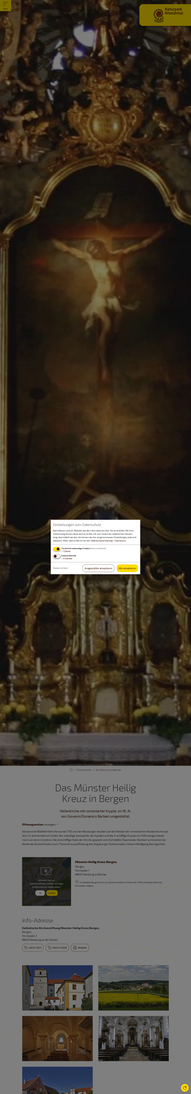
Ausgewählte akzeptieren (98, 568)
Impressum (120, 540)
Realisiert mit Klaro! (60, 568)
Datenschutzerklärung (101, 540)
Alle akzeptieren (127, 568)
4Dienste (66, 558)
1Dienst (65, 551)
